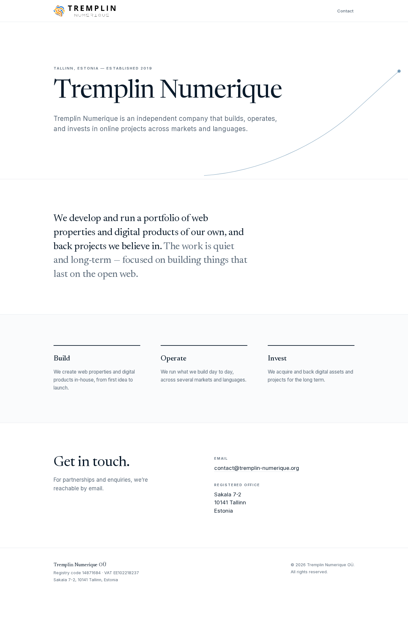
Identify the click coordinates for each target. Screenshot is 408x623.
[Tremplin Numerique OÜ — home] (85, 11)
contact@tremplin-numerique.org (256, 468)
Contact (345, 10)
